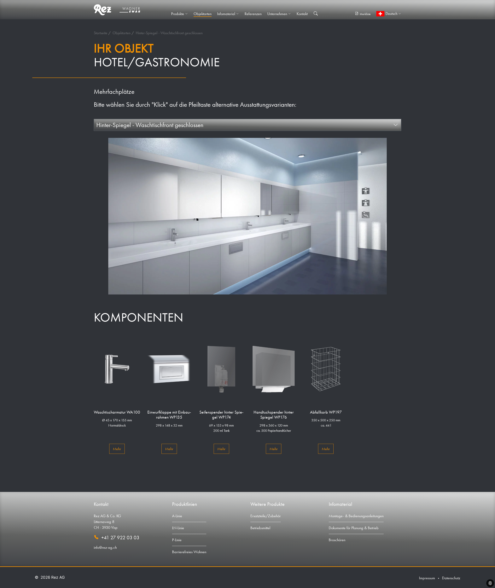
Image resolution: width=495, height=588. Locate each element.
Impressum (427, 578)
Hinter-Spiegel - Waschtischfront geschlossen (169, 33)
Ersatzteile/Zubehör (265, 516)
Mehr (117, 448)
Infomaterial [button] (226, 13)
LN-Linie (178, 528)
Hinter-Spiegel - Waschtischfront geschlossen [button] (149, 125)
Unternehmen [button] (277, 13)
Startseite (101, 33)
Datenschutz (451, 578)
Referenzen (253, 13)
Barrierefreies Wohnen (189, 552)
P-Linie (177, 540)
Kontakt (302, 13)
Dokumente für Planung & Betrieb (354, 528)
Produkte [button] (177, 13)
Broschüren (337, 540)
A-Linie (177, 516)
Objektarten (203, 13)
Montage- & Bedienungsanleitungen (356, 516)
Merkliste (365, 14)
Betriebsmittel (260, 528)
